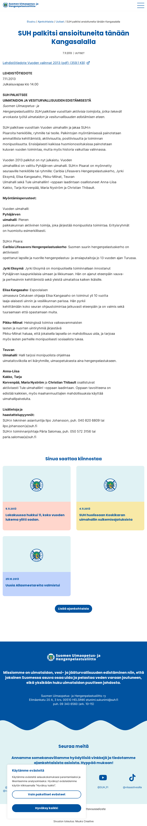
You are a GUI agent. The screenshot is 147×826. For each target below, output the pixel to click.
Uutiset (60, 21)
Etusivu (31, 21)
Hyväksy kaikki (46, 808)
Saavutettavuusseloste (90, 809)
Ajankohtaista (45, 21)
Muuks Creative (84, 821)
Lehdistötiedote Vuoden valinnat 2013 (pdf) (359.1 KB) (46, 63)
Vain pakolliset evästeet (46, 794)
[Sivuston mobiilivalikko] (140, 5)
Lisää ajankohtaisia (73, 609)
